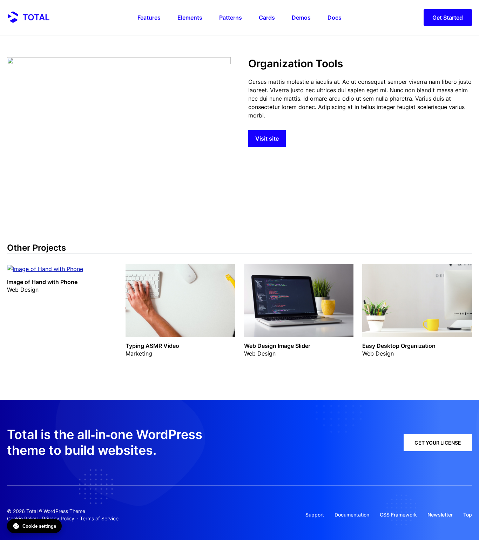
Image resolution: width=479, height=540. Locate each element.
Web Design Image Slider (277, 345)
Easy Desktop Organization (399, 345)
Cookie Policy (22, 518)
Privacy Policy (58, 518)
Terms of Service (99, 518)
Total (36, 17)
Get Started (447, 17)
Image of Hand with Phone (42, 281)
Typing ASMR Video (152, 345)
